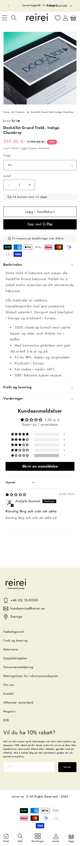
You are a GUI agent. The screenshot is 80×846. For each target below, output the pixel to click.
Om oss (8, 685)
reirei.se (18, 796)
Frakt (24, 148)
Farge (7, 155)
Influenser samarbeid (18, 702)
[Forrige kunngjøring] (8, 6)
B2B (6, 720)
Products (20, 112)
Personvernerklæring (18, 667)
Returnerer (10, 649)
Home (6, 112)
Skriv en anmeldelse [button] (40, 466)
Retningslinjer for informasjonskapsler (30, 676)
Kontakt (8, 693)
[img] (16, 494)
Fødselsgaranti (13, 631)
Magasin (9, 711)
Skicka (67, 767)
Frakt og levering (15, 640)
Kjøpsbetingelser (15, 658)
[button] (14, 18)
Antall (7, 176)
